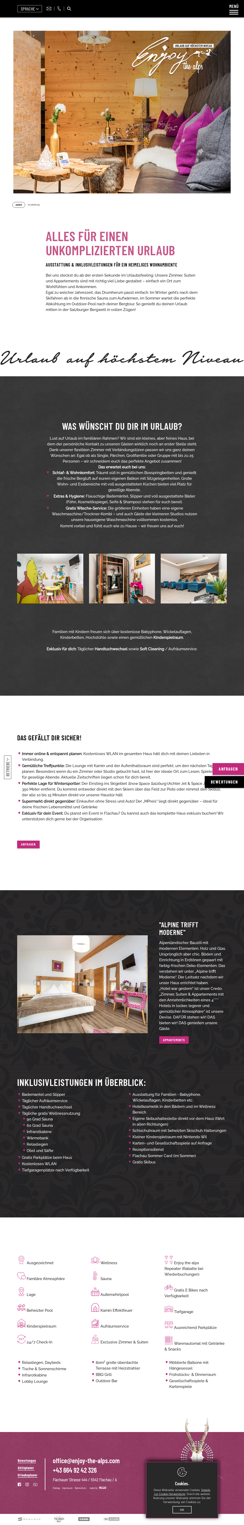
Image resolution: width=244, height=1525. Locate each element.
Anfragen (228, 768)
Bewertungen (27, 1460)
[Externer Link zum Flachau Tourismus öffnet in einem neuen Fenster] (82, 1519)
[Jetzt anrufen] (59, 8)
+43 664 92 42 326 (75, 1470)
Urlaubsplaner (28, 1475)
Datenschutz (80, 1487)
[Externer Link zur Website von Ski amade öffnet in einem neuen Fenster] (109, 1519)
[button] (28, 844)
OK (182, 1509)
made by (94, 1487)
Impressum (67, 1487)
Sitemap (56, 1487)
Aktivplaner (26, 1468)
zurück (19, 204)
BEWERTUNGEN (224, 781)
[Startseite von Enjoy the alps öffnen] (189, 1446)
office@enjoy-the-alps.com (86, 1460)
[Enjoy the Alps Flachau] (173, 57)
